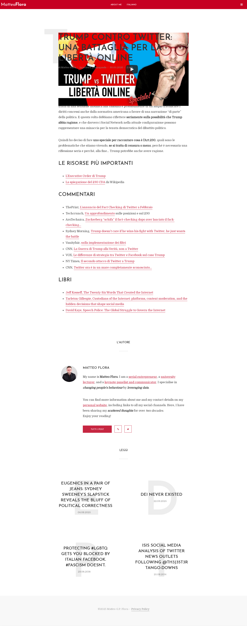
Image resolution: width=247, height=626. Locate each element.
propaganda (99, 67)
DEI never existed (161, 495)
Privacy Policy (140, 609)
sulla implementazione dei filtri (103, 242)
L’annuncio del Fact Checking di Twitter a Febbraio (116, 207)
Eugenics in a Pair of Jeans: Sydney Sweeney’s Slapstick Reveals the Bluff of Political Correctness (85, 494)
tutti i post (97, 429)
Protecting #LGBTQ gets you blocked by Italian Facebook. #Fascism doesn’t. (85, 556)
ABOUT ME (116, 5)
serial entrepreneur (143, 376)
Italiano (132, 5)
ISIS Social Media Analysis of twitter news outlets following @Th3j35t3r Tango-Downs (161, 556)
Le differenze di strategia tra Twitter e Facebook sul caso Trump (119, 255)
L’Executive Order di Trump (86, 176)
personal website (95, 405)
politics (86, 67)
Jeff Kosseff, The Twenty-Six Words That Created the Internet (109, 292)
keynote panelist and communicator (130, 382)
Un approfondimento (100, 213)
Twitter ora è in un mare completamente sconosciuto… (113, 267)
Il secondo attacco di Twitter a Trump (107, 261)
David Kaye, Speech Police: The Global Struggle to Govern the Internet (115, 310)
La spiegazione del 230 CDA (85, 182)
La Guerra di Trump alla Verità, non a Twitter (106, 249)
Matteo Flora (68, 67)
